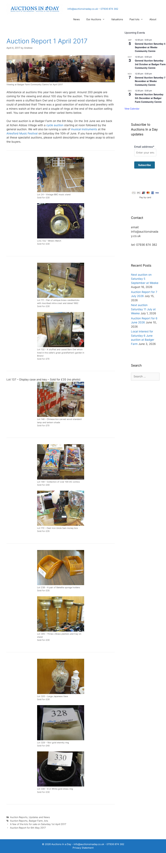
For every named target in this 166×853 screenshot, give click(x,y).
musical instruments (84, 129)
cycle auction (54, 125)
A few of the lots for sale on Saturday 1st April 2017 (38, 824)
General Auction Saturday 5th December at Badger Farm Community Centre (149, 98)
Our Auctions (93, 19)
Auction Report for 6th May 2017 (28, 827)
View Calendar (131, 108)
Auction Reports (19, 820)
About (152, 19)
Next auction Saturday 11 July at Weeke (143, 309)
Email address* (144, 146)
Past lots (134, 19)
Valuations (117, 19)
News (76, 19)
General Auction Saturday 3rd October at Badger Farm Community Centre (150, 64)
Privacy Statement (83, 847)
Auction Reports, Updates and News (30, 817)
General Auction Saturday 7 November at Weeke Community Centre (150, 81)
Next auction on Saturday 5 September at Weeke (144, 279)
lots (46, 820)
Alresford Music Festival (22, 133)
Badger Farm (36, 820)
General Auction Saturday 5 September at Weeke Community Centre (150, 47)
